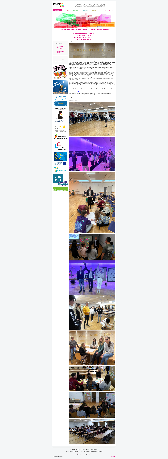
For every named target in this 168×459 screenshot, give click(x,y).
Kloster (107, 61)
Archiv (111, 10)
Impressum (78, 453)
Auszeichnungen (60, 45)
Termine (58, 52)
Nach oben (113, 456)
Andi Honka (101, 81)
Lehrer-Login (89, 453)
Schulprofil (66, 10)
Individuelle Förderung (61, 48)
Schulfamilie (76, 10)
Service (104, 10)
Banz (110, 61)
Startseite (57, 10)
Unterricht (85, 10)
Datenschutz (83, 453)
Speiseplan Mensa (60, 51)
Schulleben (95, 10)
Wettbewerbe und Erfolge (60, 47)
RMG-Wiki (59, 50)
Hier (56, 59)
